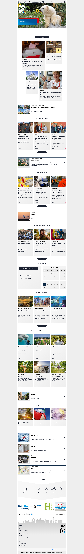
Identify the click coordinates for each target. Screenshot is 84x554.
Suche (61, 2)
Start (19, 2)
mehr (42, 152)
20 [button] (54, 282)
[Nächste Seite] (45, 428)
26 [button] (51, 284)
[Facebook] (27, 514)
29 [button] (51, 273)
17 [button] (44, 282)
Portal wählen (53, 1)
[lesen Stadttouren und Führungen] (42, 309)
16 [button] (64, 279)
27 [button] (44, 273)
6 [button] (54, 276)
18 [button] (47, 282)
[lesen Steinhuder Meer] (42, 374)
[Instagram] (29, 514)
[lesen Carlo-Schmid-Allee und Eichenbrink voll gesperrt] (58, 190)
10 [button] (44, 279)
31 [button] (57, 273)
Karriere (43, 2)
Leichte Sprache (34, 2)
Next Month (64, 267)
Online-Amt (39, 2)
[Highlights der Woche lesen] (42, 15)
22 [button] (61, 282)
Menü (65, 2)
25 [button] (47, 284)
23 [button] (64, 282)
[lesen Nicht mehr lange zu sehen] (32, 83)
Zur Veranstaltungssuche (29, 268)
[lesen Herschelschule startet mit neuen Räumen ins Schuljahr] (58, 136)
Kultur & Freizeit (35, 29)
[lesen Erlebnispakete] (58, 309)
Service (63, 29)
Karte (21, 2)
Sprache (30, 2)
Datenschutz (21, 528)
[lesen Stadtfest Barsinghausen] (25, 242)
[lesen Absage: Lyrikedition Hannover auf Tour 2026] (25, 136)
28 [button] (47, 273)
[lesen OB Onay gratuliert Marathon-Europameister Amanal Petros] (42, 136)
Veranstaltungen (25, 2)
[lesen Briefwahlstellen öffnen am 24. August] (33, 55)
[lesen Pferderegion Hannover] (58, 374)
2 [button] (64, 273)
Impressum (21, 525)
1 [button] (47, 287)
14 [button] (57, 279)
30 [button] (54, 273)
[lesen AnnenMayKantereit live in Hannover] (58, 242)
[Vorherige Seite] (39, 428)
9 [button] (64, 276)
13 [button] (54, 279)
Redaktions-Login (22, 545)
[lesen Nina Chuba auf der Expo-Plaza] (42, 242)
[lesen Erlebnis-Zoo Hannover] (25, 347)
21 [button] (57, 282)
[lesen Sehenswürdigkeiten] (42, 347)
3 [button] (44, 276)
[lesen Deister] (25, 374)
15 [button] (61, 279)
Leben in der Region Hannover (24, 29)
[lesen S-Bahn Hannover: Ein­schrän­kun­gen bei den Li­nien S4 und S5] (42, 190)
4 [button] (47, 276)
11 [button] (47, 279)
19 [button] (51, 282)
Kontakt (20, 535)
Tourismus (56, 29)
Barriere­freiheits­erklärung (23, 530)
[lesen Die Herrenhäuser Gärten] (58, 347)
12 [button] (51, 279)
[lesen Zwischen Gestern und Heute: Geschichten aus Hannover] (54, 52)
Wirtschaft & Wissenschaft (46, 29)
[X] (32, 514)
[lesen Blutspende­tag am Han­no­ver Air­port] (50, 86)
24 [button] (44, 284)
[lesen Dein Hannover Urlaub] (25, 309)
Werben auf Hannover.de (23, 533)
